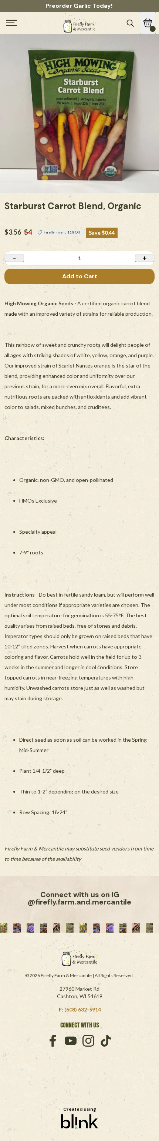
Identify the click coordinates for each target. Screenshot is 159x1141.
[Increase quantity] (144, 258)
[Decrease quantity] (14, 258)
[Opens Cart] (148, 23)
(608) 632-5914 (82, 1009)
